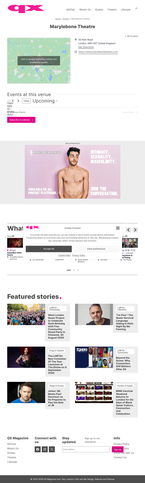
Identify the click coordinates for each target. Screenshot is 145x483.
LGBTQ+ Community (54, 308)
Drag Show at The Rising (127, 256)
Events (66, 19)
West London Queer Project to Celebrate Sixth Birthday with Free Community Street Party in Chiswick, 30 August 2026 (56, 326)
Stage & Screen (56, 386)
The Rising (127, 260)
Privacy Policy (78, 255)
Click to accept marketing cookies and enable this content (39, 61)
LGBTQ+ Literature (121, 308)
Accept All (48, 248)
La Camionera (37, 260)
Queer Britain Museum (83, 261)
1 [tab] (69, 270)
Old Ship (103, 260)
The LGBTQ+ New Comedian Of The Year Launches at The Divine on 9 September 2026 (57, 364)
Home (57, 19)
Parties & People (125, 386)
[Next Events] (18, 101)
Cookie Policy (64, 255)
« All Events (131, 36)
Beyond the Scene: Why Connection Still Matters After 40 (123, 363)
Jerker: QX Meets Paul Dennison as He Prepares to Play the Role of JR (57, 398)
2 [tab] (74, 270)
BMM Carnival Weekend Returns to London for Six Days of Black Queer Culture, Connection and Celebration (125, 402)
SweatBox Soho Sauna (14, 254)
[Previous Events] (12, 101)
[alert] (9, 108)
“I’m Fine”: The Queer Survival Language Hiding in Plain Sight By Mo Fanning (125, 322)
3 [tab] (77, 270)
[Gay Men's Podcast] (72, 197)
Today (26, 101)
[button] (117, 228)
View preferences (96, 248)
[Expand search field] (136, 9)
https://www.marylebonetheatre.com (98, 51)
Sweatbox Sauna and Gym (16, 258)
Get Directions (86, 47)
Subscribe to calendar (19, 120)
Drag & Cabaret (56, 350)
